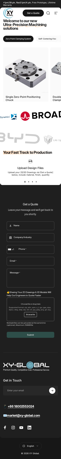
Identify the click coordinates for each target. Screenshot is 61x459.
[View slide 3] (32, 182)
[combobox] (11, 249)
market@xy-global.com (23, 415)
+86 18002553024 (21, 406)
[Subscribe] (52, 390)
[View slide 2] (28, 182)
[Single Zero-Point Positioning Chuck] (25, 70)
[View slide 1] (25, 182)
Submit (30, 335)
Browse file (30, 314)
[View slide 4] (36, 182)
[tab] (18, 39)
